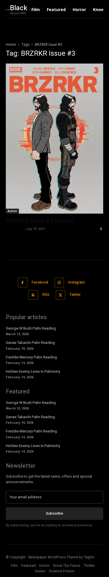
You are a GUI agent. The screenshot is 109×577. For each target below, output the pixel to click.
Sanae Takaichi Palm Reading (30, 342)
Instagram (76, 282)
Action (12, 211)
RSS (45, 294)
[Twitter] (60, 295)
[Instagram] (59, 282)
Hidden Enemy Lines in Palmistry (33, 371)
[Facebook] (22, 282)
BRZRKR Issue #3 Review (40, 220)
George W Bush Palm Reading (31, 328)
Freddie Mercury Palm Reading (31, 357)
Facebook (40, 282)
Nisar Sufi (14, 228)
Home (11, 44)
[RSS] (33, 295)
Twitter (75, 294)
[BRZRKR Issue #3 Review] (54, 139)
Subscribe (54, 513)
